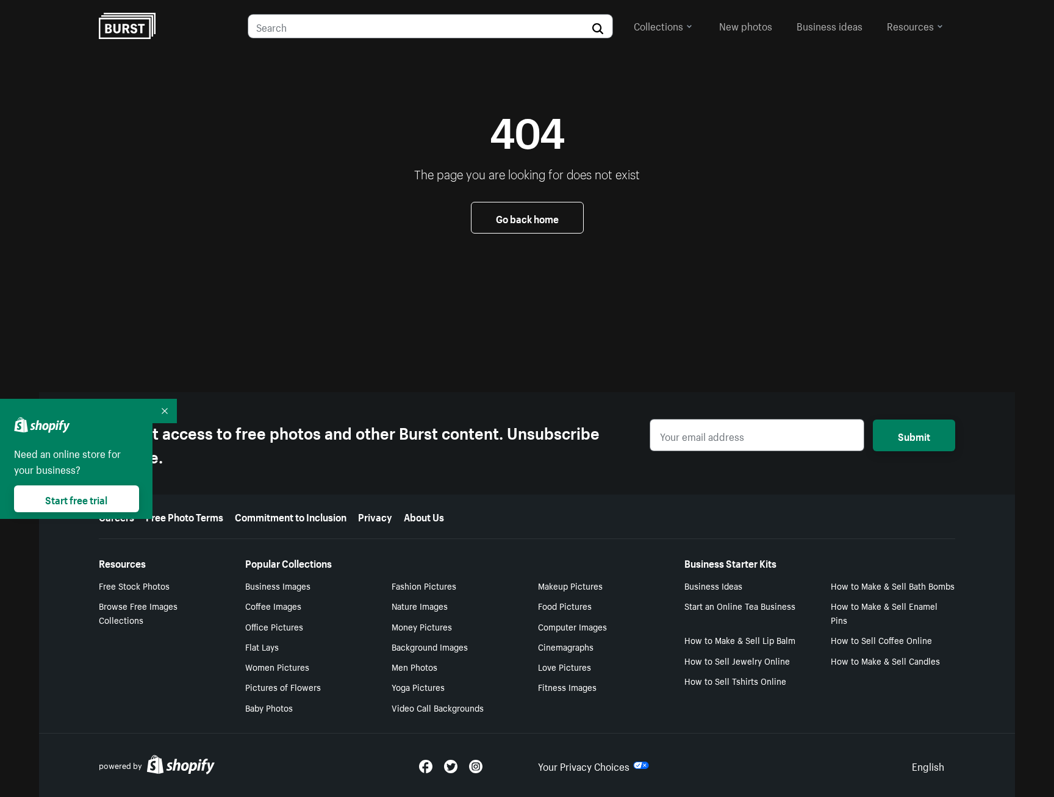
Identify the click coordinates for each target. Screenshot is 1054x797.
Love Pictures (564, 666)
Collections (658, 25)
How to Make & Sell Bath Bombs (893, 585)
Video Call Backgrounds (438, 707)
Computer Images (572, 626)
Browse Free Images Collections (138, 612)
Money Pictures (422, 626)
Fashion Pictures (424, 585)
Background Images (430, 646)
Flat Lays (262, 646)
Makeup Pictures (570, 585)
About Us (424, 516)
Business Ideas (713, 585)
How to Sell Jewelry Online (737, 660)
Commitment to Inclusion (290, 516)
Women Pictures (277, 666)
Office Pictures (274, 626)
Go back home (527, 218)
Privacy (375, 516)
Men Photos (414, 666)
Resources (910, 25)
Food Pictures (565, 605)
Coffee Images (273, 605)
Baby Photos (269, 707)
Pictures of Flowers (283, 686)
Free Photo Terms (184, 516)
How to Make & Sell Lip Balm (739, 639)
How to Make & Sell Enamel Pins (884, 612)
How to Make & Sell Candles (885, 660)
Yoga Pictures (418, 686)
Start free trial (76, 499)
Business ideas (829, 25)
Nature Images (420, 605)
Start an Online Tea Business (739, 605)
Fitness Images (567, 686)
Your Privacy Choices (583, 765)
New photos (745, 25)
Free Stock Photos (134, 585)
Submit (914, 435)
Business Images (277, 585)
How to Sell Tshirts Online (735, 680)
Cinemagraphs (565, 646)
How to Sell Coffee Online (881, 639)
